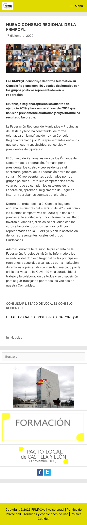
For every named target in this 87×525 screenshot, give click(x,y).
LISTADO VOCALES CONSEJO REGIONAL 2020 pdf (42, 317)
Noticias (16, 337)
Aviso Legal (56, 509)
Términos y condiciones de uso (45, 514)
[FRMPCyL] (7, 6)
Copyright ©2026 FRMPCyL (25, 509)
